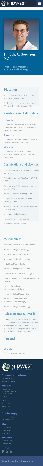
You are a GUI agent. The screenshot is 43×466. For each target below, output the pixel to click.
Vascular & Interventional (10, 381)
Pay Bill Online (6, 430)
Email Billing (6, 433)
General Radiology (7, 378)
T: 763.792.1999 (7, 441)
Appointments (6, 437)
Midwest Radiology (8, 417)
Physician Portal (7, 404)
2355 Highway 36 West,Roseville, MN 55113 (9, 392)
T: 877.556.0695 (7, 427)
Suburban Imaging (7, 420)
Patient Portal (6, 407)
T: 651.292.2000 (7, 389)
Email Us (4, 396)
